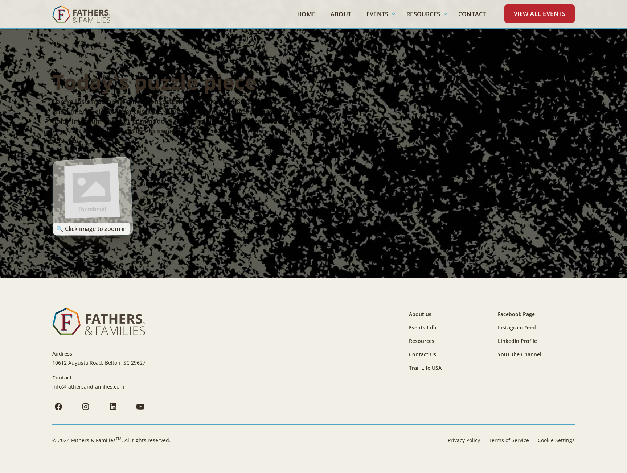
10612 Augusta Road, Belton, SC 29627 (99, 362)
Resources (421, 340)
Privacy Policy (464, 440)
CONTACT (472, 14)
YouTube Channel (519, 354)
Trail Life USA (425, 367)
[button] (378, 14)
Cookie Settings (556, 440)
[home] (81, 14)
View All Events (540, 14)
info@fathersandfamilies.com (88, 386)
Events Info (423, 327)
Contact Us (422, 354)
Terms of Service (509, 440)
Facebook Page (516, 314)
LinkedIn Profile (517, 340)
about (341, 14)
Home (306, 14)
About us (420, 314)
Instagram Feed (517, 327)
